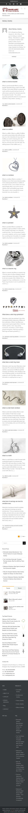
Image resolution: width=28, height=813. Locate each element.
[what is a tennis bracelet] (14, 71)
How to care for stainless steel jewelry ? (16, 607)
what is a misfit (7, 455)
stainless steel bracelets (20, 810)
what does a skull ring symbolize (12, 336)
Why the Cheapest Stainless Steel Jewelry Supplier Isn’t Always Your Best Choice (20, 766)
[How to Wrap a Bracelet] (6, 592)
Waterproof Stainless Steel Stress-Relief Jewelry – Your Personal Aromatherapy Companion (19, 794)
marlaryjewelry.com (10, 675)
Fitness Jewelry (20, 700)
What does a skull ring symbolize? (12, 314)
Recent (20, 588)
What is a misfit (8, 476)
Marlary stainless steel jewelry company (10, 808)
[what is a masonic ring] (14, 258)
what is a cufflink (7, 129)
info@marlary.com (14, 1)
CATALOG (5, 696)
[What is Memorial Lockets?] (6, 599)
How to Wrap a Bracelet (14, 592)
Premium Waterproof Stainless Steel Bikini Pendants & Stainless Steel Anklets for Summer (13, 578)
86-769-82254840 (10, 669)
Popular (8, 588)
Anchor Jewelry (20, 704)
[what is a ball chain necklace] (14, 398)
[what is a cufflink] (14, 119)
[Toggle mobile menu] (25, 8)
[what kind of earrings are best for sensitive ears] (14, 491)
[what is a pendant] (14, 212)
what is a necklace (8, 175)
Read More (4, 105)
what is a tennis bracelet (9, 81)
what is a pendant (7, 223)
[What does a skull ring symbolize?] (14, 304)
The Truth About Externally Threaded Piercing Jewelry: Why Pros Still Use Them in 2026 (13, 561)
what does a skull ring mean (11, 362)
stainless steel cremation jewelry (10, 811)
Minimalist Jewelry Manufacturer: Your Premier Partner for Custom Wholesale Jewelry (12, 553)
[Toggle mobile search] (21, 8)
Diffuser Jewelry (20, 707)
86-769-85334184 (9, 671)
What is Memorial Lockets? (15, 599)
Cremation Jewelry (18, 690)
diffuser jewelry (21, 811)
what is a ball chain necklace (11, 408)
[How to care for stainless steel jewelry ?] (6, 606)
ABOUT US (6, 693)
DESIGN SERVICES (6, 701)
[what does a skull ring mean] (14, 352)
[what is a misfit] (14, 445)
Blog (4, 705)
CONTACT (5, 709)
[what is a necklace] (14, 165)
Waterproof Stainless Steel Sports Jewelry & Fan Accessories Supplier (20, 754)
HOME (5, 689)
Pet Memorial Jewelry (19, 696)
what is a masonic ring (9, 268)
